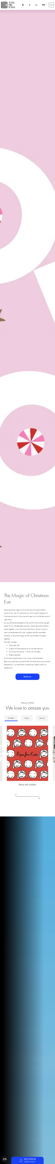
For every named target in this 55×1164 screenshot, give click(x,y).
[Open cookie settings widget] (4, 1159)
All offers (11, 718)
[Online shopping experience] (23, 5)
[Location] (29, 5)
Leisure (42, 718)
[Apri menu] (51, 5)
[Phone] (36, 5)
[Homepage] (8, 5)
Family (27, 718)
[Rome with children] (27, 757)
